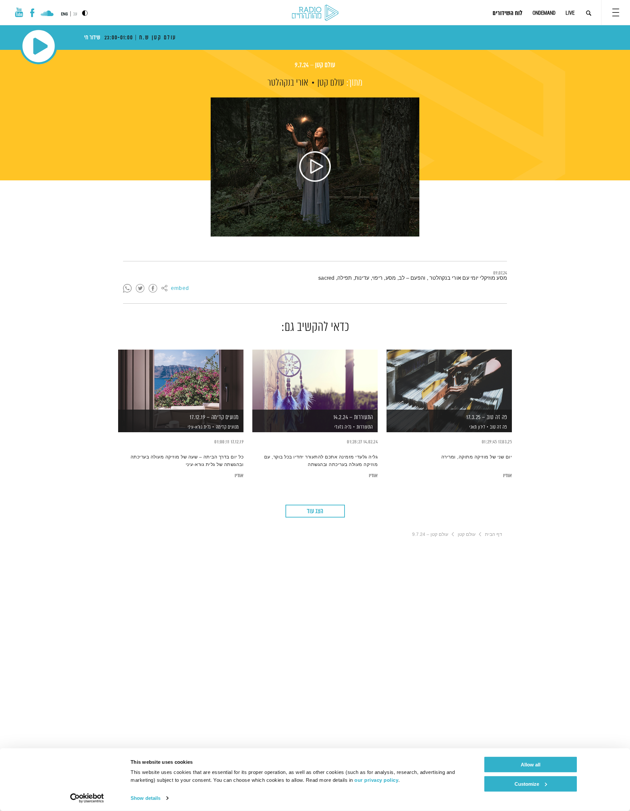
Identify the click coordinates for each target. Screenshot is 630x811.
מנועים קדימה (227, 427)
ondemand (544, 13)
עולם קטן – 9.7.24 (315, 65)
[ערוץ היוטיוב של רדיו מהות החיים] (19, 12)
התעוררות (365, 427)
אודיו (507, 476)
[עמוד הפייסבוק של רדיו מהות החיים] (32, 13)
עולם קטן (330, 83)
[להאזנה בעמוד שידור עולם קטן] (315, 167)
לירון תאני (476, 427)
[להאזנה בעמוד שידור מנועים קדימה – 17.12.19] (180, 380)
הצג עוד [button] (315, 511)
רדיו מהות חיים (315, 13)
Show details (145, 798)
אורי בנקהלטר (287, 83)
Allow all (530, 764)
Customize (526, 783)
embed (180, 289)
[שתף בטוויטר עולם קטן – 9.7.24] (140, 288)
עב (75, 14)
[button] (615, 12)
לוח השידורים (507, 13)
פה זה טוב (498, 427)
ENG (64, 14)
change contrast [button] (85, 13)
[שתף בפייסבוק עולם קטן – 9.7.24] (153, 288)
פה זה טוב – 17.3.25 (486, 417)
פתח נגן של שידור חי (38, 46)
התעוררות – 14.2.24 (353, 417)
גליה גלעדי (342, 427)
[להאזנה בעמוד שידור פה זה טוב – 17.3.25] (449, 380)
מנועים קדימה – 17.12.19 (214, 417)
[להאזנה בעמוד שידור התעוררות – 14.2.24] (315, 380)
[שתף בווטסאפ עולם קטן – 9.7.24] (127, 288)
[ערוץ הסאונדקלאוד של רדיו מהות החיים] (47, 14)
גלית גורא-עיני (198, 427)
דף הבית (493, 534)
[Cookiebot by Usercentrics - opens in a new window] (87, 798)
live (570, 13)
